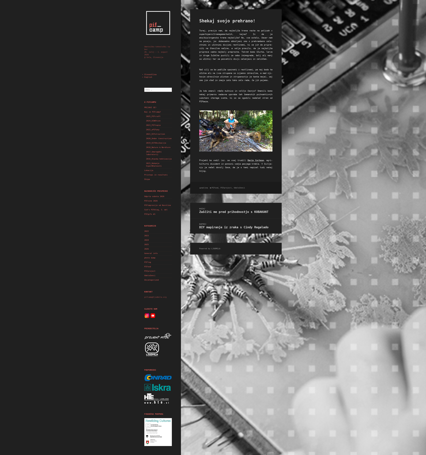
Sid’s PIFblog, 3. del (156, 210)
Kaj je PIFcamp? (152, 112)
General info (151, 253)
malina (204, 188)
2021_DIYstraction (155, 134)
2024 (146, 240)
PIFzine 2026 (151, 201)
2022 (146, 231)
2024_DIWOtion (153, 121)
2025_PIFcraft (153, 116)
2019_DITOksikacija (156, 143)
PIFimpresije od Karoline (157, 205)
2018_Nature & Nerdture (158, 147)
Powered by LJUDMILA (209, 249)
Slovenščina (150, 74)
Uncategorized (151, 280)
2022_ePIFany (152, 130)
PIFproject (149, 271)
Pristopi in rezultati (156, 175)
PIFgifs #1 (149, 214)
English (148, 77)
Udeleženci (149, 275)
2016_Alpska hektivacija (159, 159)
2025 (146, 244)
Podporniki (150, 370)
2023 (146, 236)
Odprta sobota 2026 (154, 196)
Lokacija (148, 170)
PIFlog (147, 262)
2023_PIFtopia (153, 125)
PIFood (147, 267)
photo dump (149, 258)
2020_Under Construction (159, 138)
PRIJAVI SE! (150, 107)
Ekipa (147, 179)
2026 (146, 249)
